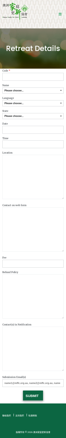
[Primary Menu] (60, 14)
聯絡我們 (6, 415)
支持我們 (19, 415)
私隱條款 (32, 415)
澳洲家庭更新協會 (41, 432)
